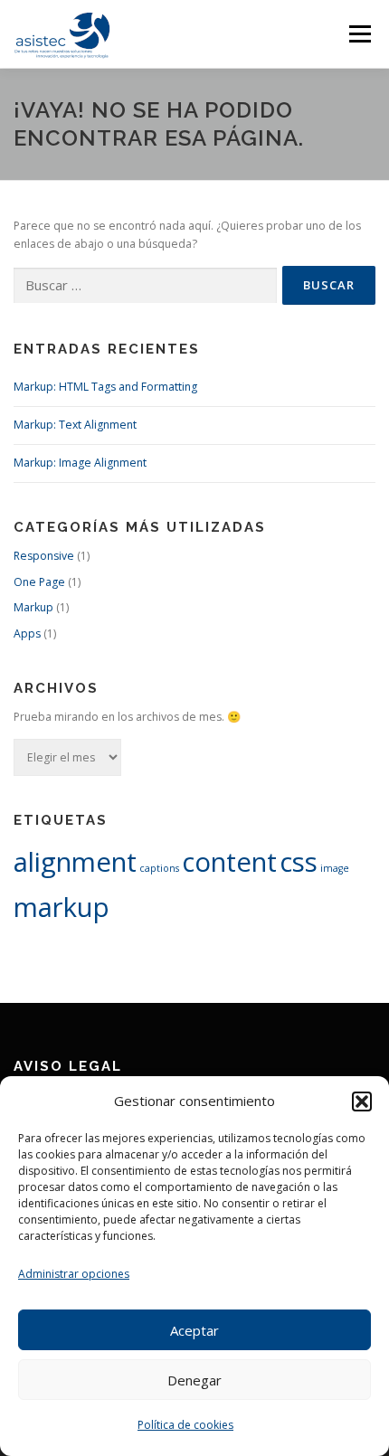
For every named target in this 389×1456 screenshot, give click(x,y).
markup (61, 907)
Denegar (194, 1380)
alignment (75, 862)
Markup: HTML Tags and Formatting (105, 386)
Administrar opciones (73, 1273)
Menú (359, 34)
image (334, 868)
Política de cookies (185, 1424)
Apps (27, 633)
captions (159, 868)
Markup (33, 607)
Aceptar (194, 1330)
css (299, 862)
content (229, 862)
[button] (362, 1101)
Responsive (44, 555)
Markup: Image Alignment (80, 462)
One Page (39, 582)
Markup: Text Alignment (75, 424)
